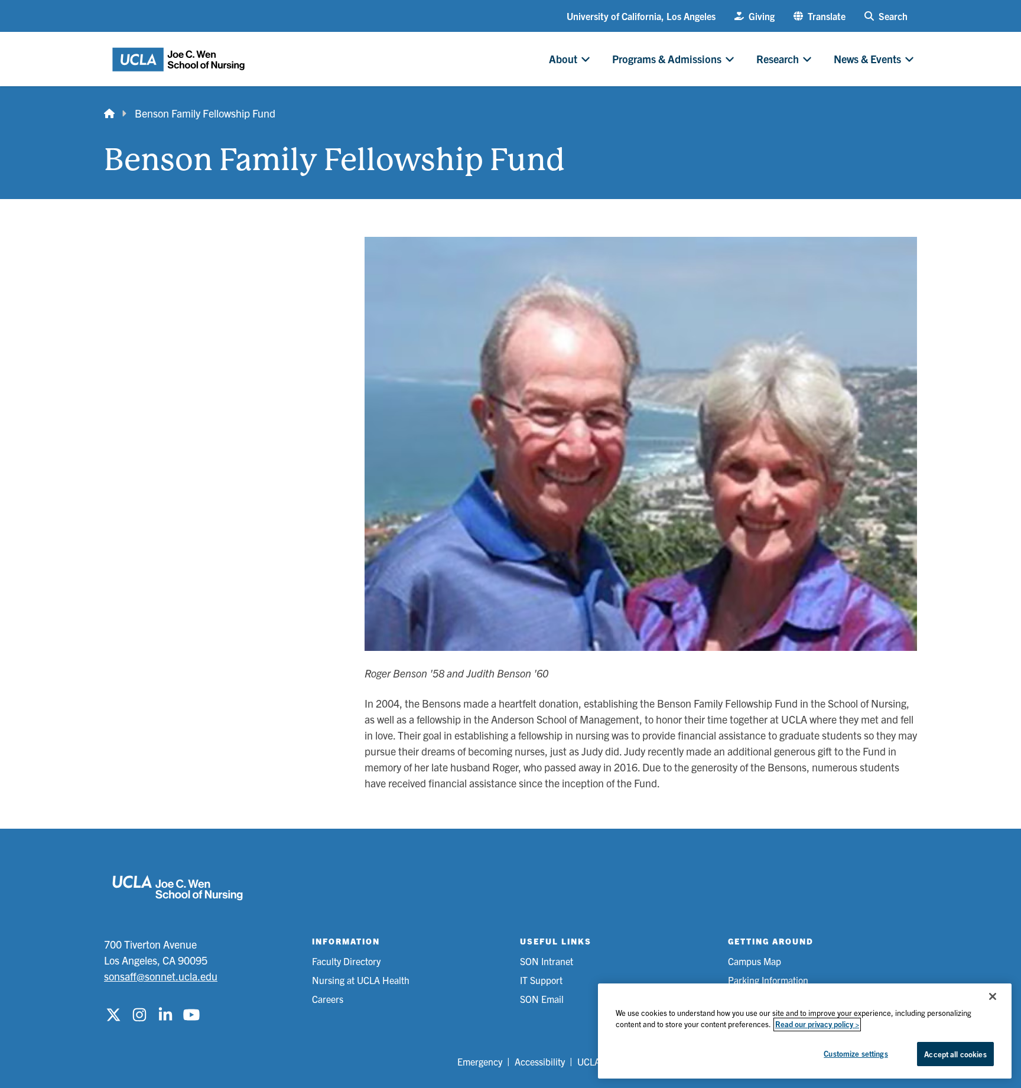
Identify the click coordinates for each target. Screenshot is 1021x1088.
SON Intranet (546, 961)
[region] (805, 1031)
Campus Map (754, 961)
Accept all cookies (955, 1054)
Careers (327, 999)
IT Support (541, 980)
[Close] (993, 996)
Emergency (479, 1061)
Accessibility (540, 1061)
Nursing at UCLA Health (360, 980)
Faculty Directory (346, 961)
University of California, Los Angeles (641, 16)
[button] (819, 16)
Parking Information (768, 980)
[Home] (109, 113)
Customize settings (855, 1053)
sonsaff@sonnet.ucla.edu (160, 976)
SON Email (542, 999)
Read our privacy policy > (817, 1024)
